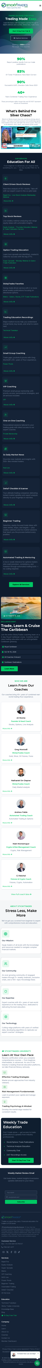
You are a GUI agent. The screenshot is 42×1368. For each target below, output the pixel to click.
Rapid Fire (5, 1262)
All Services (5, 1293)
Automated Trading (8, 1287)
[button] (40, 6)
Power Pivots (6, 1280)
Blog (3, 1312)
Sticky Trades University (10, 1306)
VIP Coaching (6, 1274)
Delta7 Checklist (7, 1290)
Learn (3, 1329)
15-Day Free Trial (10, 1315)
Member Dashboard (8, 1341)
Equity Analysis (7, 1265)
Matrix (3, 1271)
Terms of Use (34, 1349)
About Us (5, 1332)
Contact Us (5, 1338)
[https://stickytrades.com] (14, 5)
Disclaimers (6, 1352)
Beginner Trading (7, 1283)
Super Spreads (7, 1268)
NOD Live (4, 1277)
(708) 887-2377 (8, 1247)
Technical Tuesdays (8, 1303)
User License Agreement (21, 1349)
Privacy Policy (7, 1349)
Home (3, 1325)
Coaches (4, 1335)
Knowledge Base (7, 1309)
